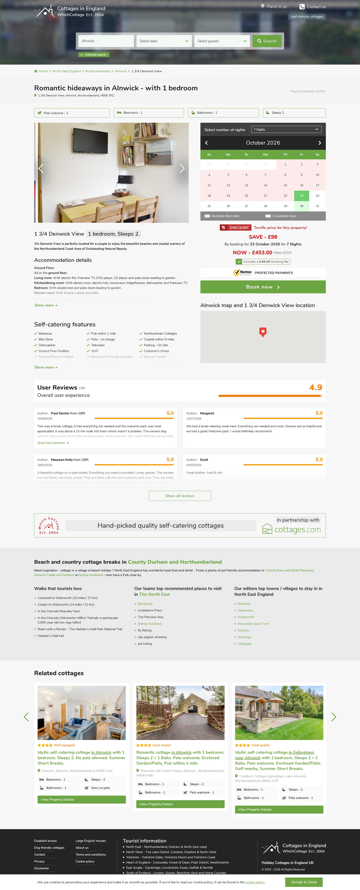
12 (228, 185)
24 (317, 196)
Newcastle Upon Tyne (253, 624)
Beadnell (244, 604)
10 (317, 175)
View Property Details (57, 799)
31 (317, 206)
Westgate (245, 644)
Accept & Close (304, 882)
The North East (154, 594)
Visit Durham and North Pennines (289, 570)
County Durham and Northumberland (175, 562)
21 (265, 196)
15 (285, 185)
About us (82, 848)
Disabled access (45, 841)
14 (265, 185)
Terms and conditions (91, 854)
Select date (148, 41)
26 (228, 206)
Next (180, 173)
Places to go (277, 6)
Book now (260, 287)
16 (301, 185)
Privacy (39, 861)
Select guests (208, 41)
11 (209, 185)
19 (228, 196)
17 (317, 185)
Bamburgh (145, 604)
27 (246, 206)
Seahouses (245, 610)
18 (209, 196)
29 (285, 206)
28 (265, 206)
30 (301, 206)
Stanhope (244, 637)
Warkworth (246, 617)
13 (246, 185)
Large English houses (91, 841)
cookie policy (254, 882)
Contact (39, 854)
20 (246, 196)
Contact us (316, 7)
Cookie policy (85, 861)
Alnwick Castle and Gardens (54, 575)
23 (301, 196)
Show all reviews (180, 495)
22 (285, 196)
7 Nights (259, 129)
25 (209, 206)
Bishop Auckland (91, 575)
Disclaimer (41, 868)
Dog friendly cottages (49, 848)
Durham (243, 630)
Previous (42, 173)
